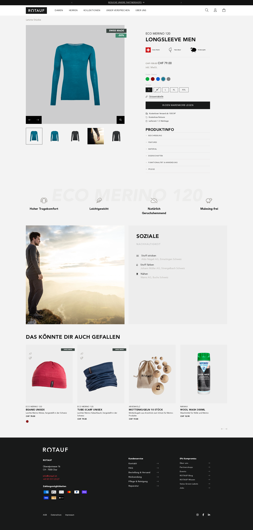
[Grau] (168, 79)
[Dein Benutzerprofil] (215, 10)
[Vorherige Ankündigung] (72, 2)
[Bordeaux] (153, 79)
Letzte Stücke (33, 20)
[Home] (36, 10)
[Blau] (158, 79)
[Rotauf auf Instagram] (197, 515)
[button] (224, 10)
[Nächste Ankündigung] (181, 2)
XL (174, 90)
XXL (184, 90)
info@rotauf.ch (50, 476)
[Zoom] (121, 120)
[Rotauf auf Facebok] (203, 515)
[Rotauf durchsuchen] (206, 10)
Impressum (69, 515)
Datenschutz (56, 515)
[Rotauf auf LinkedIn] (209, 515)
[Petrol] (163, 79)
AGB (45, 515)
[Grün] (147, 79)
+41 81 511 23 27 (51, 479)
